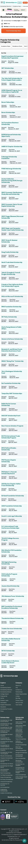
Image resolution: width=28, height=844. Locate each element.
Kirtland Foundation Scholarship (13, 496)
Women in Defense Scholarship (12, 339)
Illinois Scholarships (21, 750)
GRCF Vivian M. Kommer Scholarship (10, 241)
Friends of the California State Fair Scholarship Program (12, 285)
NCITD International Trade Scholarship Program (11, 437)
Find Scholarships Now (13, 31)
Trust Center (19, 704)
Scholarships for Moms (6, 763)
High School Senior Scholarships (21, 722)
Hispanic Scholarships (6, 758)
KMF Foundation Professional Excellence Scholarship (12, 607)
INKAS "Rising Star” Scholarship (12, 361)
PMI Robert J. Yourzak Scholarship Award (9, 472)
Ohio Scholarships (20, 758)
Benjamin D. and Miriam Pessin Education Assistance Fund (12, 350)
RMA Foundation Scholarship (11, 307)
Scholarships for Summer (4, 784)
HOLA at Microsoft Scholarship (12, 296)
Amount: (4, 61)
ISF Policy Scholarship (9, 317)
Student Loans (4, 700)
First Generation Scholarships (4, 770)
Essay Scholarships (5, 777)
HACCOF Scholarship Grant (11, 415)
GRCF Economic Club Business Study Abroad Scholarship (12, 193)
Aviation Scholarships (6, 793)
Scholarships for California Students (5, 738)
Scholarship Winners (5, 692)
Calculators (3, 702)
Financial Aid (3, 696)
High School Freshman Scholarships (19, 735)
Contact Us (19, 689)
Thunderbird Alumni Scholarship (13, 618)
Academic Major (17, 6)
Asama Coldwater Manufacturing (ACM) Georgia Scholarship (12, 180)
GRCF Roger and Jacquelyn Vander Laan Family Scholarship (13, 229)
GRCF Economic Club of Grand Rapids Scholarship (12, 205)
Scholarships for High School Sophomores (6, 728)
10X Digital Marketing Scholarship (9, 563)
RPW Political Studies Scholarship (9, 449)
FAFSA (2, 698)
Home (2, 685)
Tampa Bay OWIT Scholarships (12, 393)
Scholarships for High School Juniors (6, 724)
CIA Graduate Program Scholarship (9, 575)
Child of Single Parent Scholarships (21, 777)
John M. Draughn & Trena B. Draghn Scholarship (11, 273)
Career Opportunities (21, 694)
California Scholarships (19, 741)
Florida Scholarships (21, 744)
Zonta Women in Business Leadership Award (10, 662)
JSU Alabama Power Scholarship (13, 596)
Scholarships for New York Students (6, 753)
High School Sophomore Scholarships (19, 730)
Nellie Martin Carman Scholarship (9, 404)
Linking (17, 696)
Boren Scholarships (8, 112)
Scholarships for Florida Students (4, 745)
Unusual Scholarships (6, 781)
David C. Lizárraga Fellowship (12, 516)
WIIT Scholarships (8, 68)
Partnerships (19, 692)
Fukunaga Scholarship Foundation (9, 157)
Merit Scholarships (5, 773)
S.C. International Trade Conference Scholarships (10, 527)
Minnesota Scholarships (19, 761)
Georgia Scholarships (21, 752)
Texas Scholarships (21, 739)
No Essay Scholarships (6, 779)
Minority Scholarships (6, 756)
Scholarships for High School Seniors (6, 720)
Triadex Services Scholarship (12, 628)
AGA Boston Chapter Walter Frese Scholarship (11, 484)
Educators (3, 707)
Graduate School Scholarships (4, 731)
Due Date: (11, 61)
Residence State (17, 46)
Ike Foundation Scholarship (11, 383)
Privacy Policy (19, 700)
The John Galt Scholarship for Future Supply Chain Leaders (12, 79)
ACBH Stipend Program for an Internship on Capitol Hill (12, 91)
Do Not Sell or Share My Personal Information (14, 840)
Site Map (18, 698)
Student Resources (5, 704)
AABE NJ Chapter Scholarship (12, 146)
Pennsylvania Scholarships (19, 755)
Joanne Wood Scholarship (10, 586)
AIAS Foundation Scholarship (12, 506)
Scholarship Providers (6, 709)
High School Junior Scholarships (21, 726)
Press (2, 711)
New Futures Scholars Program (12, 426)
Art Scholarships (4, 787)
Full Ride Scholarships (6, 775)
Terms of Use (19, 702)
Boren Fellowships (8, 102)
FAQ (17, 687)
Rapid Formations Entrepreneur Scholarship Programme (13, 57)
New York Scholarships (19, 747)
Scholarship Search (5, 687)
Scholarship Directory (5, 6)
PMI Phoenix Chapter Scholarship (9, 460)
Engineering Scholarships (4, 790)
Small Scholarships (21, 774)
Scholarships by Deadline (20, 764)
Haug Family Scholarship (10, 252)
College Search (4, 694)
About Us (18, 685)
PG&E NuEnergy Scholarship (11, 169)
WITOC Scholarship (8, 651)
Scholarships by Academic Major (20, 768)
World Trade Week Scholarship (12, 262)
